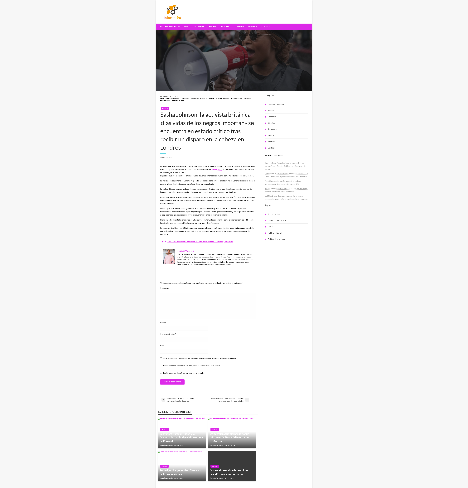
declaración (217, 169)
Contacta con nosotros (277, 220)
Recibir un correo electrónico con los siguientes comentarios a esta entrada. (192, 366)
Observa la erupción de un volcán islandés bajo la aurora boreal (229, 472)
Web (162, 345)
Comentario (165, 288)
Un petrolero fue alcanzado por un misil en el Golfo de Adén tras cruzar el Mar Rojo (230, 437)
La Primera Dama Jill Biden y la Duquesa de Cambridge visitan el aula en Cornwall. (181, 437)
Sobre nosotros (274, 214)
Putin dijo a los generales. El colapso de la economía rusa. (180, 472)
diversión (252, 27)
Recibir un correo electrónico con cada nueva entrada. (183, 373)
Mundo (187, 27)
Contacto (266, 27)
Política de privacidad (276, 239)
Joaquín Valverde (166, 445)
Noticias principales (170, 27)
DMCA (270, 227)
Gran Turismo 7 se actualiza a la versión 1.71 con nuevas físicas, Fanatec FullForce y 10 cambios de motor (285, 166)
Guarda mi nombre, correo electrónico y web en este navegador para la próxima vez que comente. (200, 358)
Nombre (164, 322)
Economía (199, 27)
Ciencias (212, 27)
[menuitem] (170, 27)
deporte (240, 27)
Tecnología (226, 27)
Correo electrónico (168, 334)
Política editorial (275, 233)
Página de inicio (165, 96)
